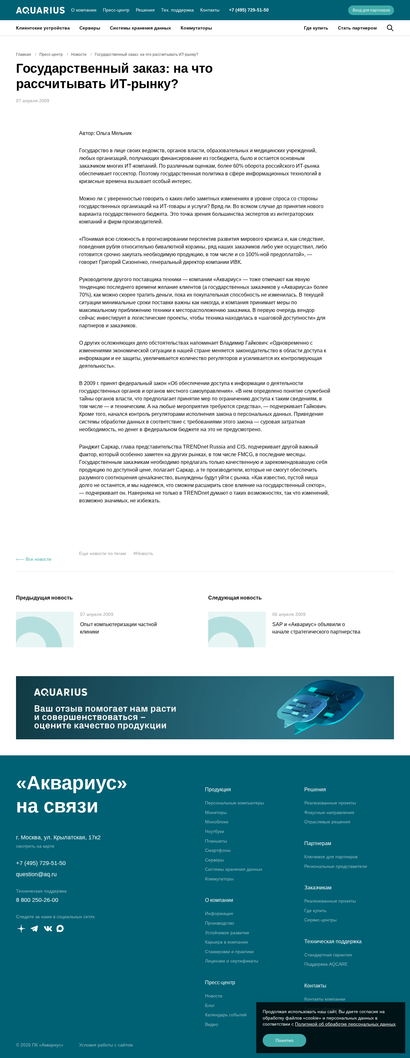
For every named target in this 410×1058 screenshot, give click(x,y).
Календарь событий (226, 1014)
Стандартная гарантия (328, 954)
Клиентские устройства (43, 27)
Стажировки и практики (229, 951)
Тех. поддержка (177, 10)
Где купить (316, 27)
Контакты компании (324, 999)
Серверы (89, 27)
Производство (219, 923)
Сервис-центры (320, 919)
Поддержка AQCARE (326, 964)
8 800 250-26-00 (37, 900)
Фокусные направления (329, 812)
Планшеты (216, 841)
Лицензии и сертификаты (231, 960)
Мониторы (216, 812)
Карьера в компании (226, 942)
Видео (211, 1024)
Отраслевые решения (327, 821)
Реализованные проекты (330, 802)
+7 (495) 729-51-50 (249, 10)
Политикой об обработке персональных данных (345, 1024)
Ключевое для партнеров (330, 856)
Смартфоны (218, 850)
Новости (213, 995)
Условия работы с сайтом (106, 1044)
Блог (210, 1005)
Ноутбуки (214, 831)
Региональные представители (335, 866)
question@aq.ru (36, 874)
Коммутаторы (196, 27)
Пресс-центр (116, 10)
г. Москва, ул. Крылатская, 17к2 (58, 837)
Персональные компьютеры (234, 802)
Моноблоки (216, 821)
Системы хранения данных (140, 27)
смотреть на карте (35, 846)
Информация (219, 913)
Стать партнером (357, 27)
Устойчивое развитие (227, 932)
